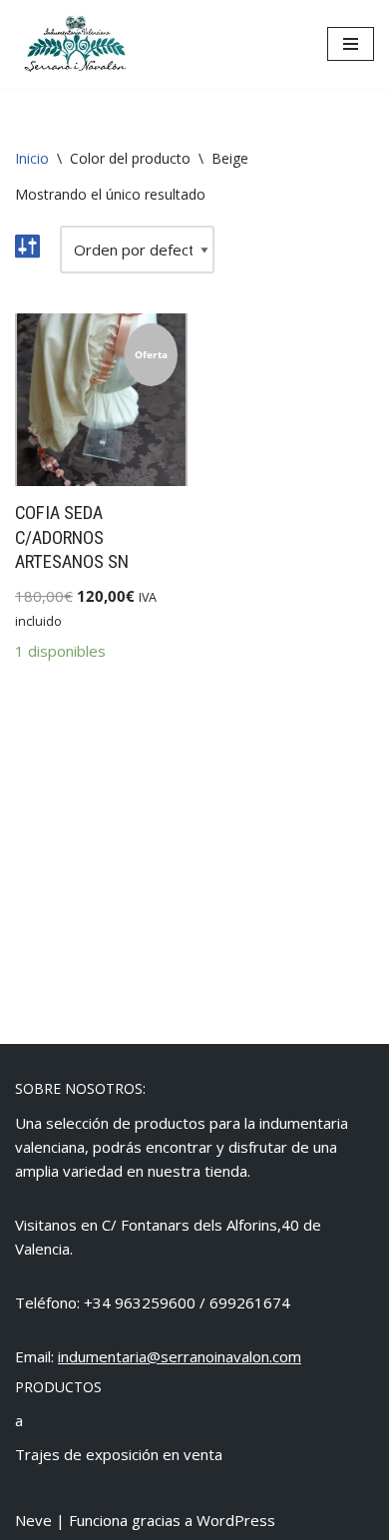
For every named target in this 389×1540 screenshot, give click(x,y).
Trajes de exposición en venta (118, 1454)
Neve (33, 1520)
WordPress (235, 1520)
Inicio (32, 158)
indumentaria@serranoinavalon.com (179, 1356)
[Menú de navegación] (350, 44)
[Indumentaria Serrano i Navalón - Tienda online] (75, 44)
